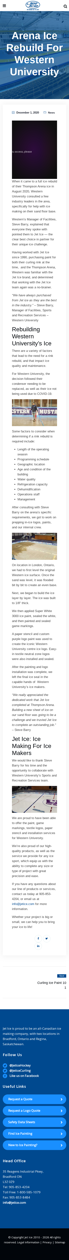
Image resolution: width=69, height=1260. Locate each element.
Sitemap (60, 1242)
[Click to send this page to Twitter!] (46, 938)
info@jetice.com (23, 904)
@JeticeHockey (20, 1065)
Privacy (47, 1242)
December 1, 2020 (27, 112)
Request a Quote (20, 1099)
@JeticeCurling (20, 1070)
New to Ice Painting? (22, 1145)
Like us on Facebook (24, 1076)
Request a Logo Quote (24, 1110)
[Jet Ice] (33, 6)
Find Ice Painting (20, 1133)
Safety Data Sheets (21, 1122)
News (51, 112)
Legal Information (28, 1242)
